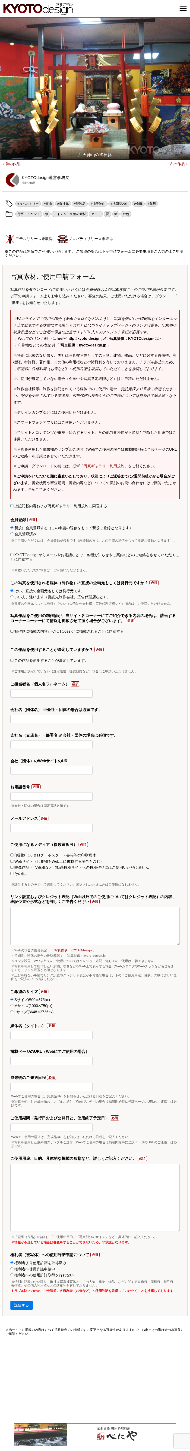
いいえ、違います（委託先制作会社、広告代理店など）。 (62, 597)
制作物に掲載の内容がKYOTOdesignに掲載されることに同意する (68, 631)
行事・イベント (28, 214)
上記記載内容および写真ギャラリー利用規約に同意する (60, 506)
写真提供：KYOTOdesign (73, 950)
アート (96, 214)
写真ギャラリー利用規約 (104, 466)
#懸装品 (80, 204)
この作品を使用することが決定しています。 (51, 660)
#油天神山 (98, 204)
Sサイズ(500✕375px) (31, 1000)
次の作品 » (179, 164)
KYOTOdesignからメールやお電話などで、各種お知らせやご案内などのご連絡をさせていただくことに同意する (94, 557)
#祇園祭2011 (120, 204)
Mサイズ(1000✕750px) (32, 1006)
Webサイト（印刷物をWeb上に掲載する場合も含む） (58, 861)
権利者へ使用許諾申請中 (34, 1269)
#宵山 (48, 204)
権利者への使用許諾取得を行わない (43, 1275)
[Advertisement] (95, 1379)
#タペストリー (28, 204)
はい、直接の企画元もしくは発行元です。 (49, 591)
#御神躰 (63, 204)
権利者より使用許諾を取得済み (39, 1263)
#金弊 (138, 204)
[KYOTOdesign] (38, 13)
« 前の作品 (11, 164)
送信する (21, 1305)
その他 (19, 874)
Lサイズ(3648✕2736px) (33, 1012)
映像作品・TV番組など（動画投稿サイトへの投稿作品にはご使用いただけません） (83, 867)
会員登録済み (25, 534)
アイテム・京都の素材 (70, 214)
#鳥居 (152, 204)
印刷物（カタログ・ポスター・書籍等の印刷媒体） (56, 855)
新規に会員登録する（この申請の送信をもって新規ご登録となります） (73, 528)
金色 (126, 214)
